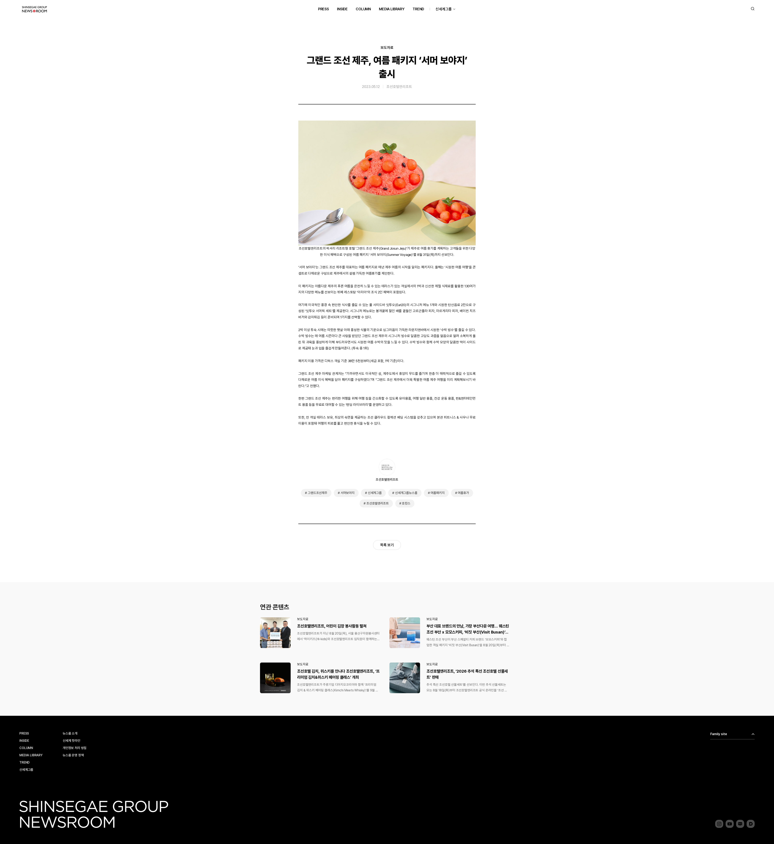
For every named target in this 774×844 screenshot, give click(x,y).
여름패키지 (437, 493)
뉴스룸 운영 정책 (73, 755)
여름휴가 (463, 493)
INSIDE (342, 9)
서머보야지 (348, 493)
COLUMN (363, 9)
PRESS (323, 9)
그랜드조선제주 (317, 493)
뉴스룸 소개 (70, 733)
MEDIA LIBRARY (392, 9)
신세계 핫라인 (71, 740)
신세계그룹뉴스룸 (406, 493)
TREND (418, 9)
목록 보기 (387, 545)
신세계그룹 (444, 9)
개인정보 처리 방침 (74, 748)
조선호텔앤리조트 (399, 86)
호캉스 (406, 503)
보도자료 (387, 47)
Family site (718, 734)
